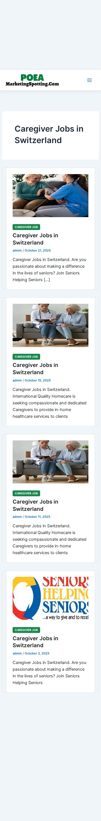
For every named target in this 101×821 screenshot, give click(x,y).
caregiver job (26, 227)
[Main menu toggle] (89, 80)
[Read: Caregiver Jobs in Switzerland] (50, 192)
